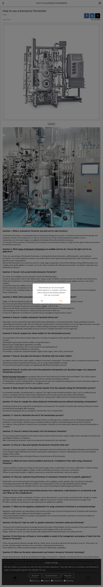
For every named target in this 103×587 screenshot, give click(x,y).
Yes (61, 300)
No (42, 300)
